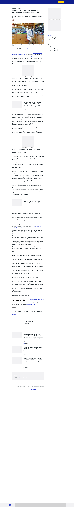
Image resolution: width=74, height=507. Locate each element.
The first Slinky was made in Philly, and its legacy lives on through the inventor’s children (54, 44)
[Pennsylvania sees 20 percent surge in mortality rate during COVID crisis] (17, 105)
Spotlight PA (27, 48)
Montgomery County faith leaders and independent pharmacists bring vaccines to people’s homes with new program (33, 360)
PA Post (20, 54)
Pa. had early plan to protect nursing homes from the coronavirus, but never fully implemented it (32, 203)
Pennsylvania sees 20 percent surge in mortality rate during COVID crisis (32, 103)
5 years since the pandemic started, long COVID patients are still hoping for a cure (33, 348)
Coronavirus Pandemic (16, 8)
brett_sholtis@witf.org (23, 377)
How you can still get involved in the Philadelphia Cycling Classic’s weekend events (53, 38)
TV (27, 2)
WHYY (11, 2)
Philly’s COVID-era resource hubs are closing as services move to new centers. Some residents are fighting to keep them (33, 334)
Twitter (18, 307)
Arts (30, 2)
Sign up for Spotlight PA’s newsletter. (31, 56)
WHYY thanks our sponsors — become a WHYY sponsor (27, 76)
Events (34, 2)
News (17, 2)
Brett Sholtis (17, 20)
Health (25, 198)
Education (39, 2)
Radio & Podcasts (23, 2)
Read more (15, 375)
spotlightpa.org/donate (30, 304)
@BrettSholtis (17, 377)
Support (43, 2)
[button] (10, 505)
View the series (26, 323)
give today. (14, 314)
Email (20, 307)
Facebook (16, 307)
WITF (25, 54)
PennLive (17, 54)
